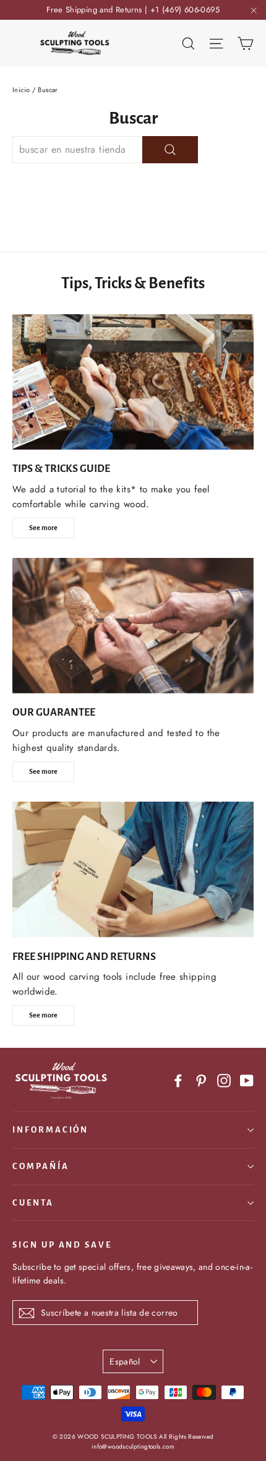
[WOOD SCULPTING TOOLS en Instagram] (224, 1080)
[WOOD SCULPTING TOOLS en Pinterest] (201, 1080)
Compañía (40, 1166)
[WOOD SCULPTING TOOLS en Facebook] (178, 1080)
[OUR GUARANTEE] (133, 625)
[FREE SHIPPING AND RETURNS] (133, 869)
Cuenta (33, 1202)
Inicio (21, 90)
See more (43, 527)
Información (50, 1129)
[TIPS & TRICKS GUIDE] (133, 382)
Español (124, 1361)
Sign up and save (62, 1244)
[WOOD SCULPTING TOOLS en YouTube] (247, 1080)
